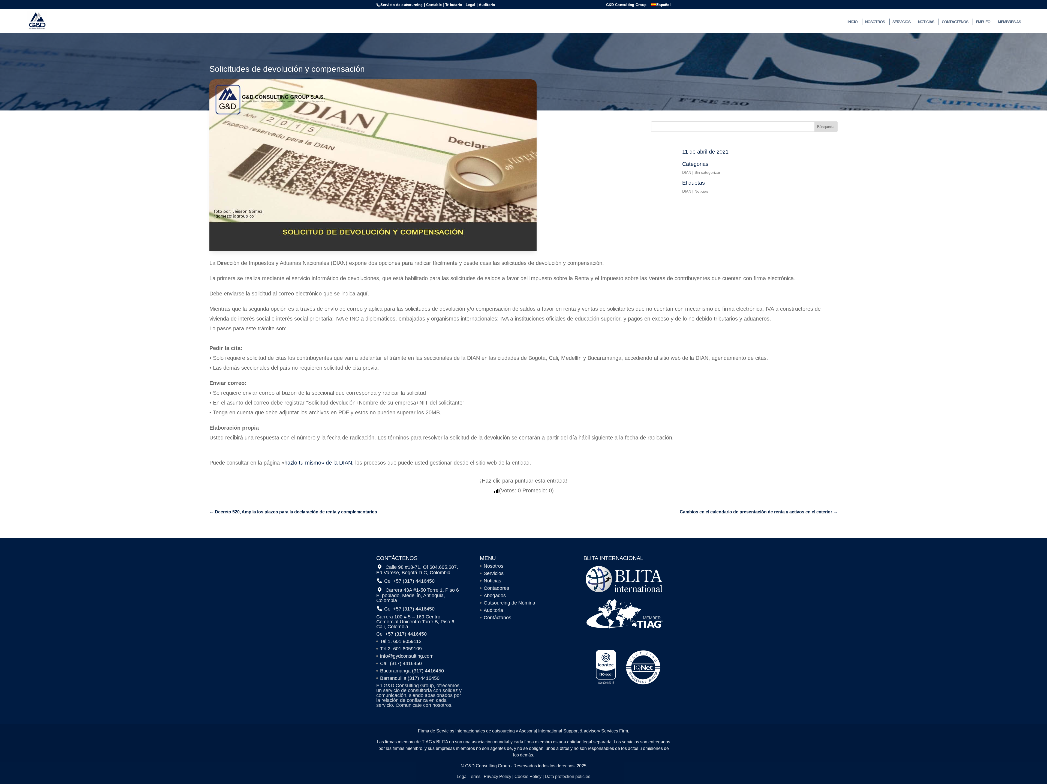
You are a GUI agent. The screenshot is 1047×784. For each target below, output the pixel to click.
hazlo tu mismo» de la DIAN (318, 463)
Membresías (1009, 22)
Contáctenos (955, 22)
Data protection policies (567, 776)
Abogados (495, 595)
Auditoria (493, 610)
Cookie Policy (528, 776)
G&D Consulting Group (626, 5)
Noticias (926, 22)
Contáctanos (497, 617)
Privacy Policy (497, 776)
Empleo (983, 22)
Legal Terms (468, 776)
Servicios (901, 22)
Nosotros (875, 22)
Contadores (496, 588)
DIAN (686, 172)
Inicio (852, 22)
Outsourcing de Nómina (509, 603)
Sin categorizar (707, 172)
